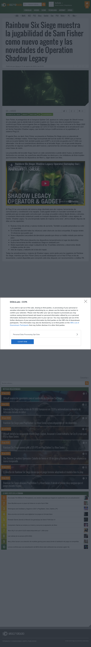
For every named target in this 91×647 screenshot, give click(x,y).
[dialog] (45, 323)
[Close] (86, 302)
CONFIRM (22, 342)
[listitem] (45, 334)
